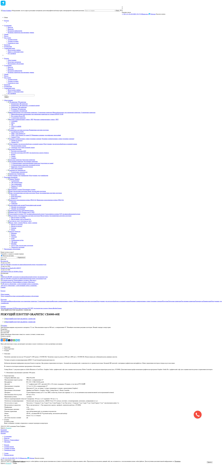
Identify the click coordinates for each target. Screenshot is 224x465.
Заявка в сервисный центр (15, 52)
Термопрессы (199, 301)
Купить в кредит (6, 336)
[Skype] (16, 340)
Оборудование (12, 60)
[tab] (112, 329)
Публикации (8, 46)
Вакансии (11, 29)
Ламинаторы (207, 301)
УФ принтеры (5, 301)
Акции (6, 34)
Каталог (6, 20)
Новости (10, 27)
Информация (4, 431)
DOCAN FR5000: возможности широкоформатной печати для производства (23, 264)
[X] (9, 340)
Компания (4, 430)
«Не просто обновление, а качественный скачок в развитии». (19, 285)
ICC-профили (12, 53)
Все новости (4, 261)
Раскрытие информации (15, 31)
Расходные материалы (14, 62)
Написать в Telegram (149, 14)
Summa (59, 308)
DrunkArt (8, 428)
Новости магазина (8, 256)
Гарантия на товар (13, 43)
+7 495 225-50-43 (127, 14)
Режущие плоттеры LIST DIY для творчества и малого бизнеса (34, 308)
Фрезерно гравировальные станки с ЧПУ (64, 301)
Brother (55, 308)
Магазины (7, 442)
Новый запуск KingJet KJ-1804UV (11, 268)
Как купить (7, 38)
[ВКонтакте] (2, 340)
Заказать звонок (160, 14)
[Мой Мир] (7, 340)
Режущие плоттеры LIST (8, 308)
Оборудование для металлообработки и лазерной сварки (113, 301)
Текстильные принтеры (188, 301)
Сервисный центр (9, 48)
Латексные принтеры (174, 301)
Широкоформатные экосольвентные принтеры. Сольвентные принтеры (30, 301)
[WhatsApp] (14, 340)
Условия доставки (13, 41)
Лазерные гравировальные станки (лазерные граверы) (146, 301)
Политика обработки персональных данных (21, 32)
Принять (209, 462)
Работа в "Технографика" (11, 440)
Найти (6, 97)
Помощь (3, 433)
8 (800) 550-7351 (137, 14)
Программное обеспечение (16, 63)
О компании (8, 25)
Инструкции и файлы (14, 50)
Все (2, 275)
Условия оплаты (12, 39)
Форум (6, 36)
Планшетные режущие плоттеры (86, 301)
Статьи (6, 453)
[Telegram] (19, 340)
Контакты (7, 45)
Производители (9, 455)
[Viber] (11, 340)
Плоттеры (165, 301)
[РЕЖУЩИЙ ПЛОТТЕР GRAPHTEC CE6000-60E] (19, 319)
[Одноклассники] (4, 340)
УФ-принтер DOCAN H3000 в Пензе (12, 271)
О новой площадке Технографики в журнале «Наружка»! (18, 282)
